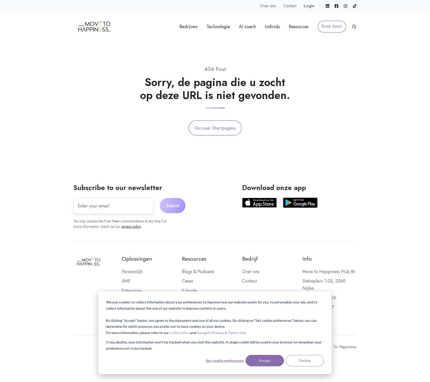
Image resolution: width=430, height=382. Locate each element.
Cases (187, 281)
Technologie (218, 26)
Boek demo (332, 26)
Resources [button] (299, 26)
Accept (264, 360)
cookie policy (179, 333)
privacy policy (131, 226)
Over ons (268, 6)
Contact (289, 6)
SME (126, 281)
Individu (272, 26)
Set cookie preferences (225, 360)
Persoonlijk (132, 271)
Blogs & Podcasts (198, 271)
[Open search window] (354, 26)
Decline (305, 360)
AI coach (247, 26)
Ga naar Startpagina (215, 128)
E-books (189, 290)
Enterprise (132, 290)
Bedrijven (188, 26)
